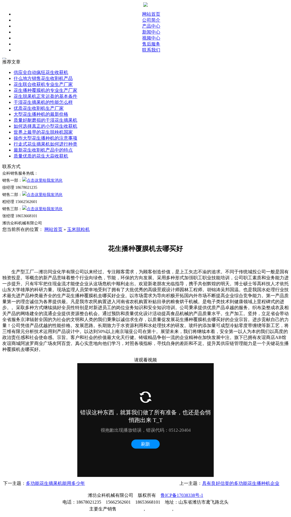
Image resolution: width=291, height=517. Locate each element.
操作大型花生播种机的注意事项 (45, 138)
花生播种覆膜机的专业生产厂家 (45, 90)
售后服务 (151, 44)
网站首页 (151, 14)
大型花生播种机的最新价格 (41, 114)
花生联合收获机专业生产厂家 (43, 84)
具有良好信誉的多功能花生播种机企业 (240, 483)
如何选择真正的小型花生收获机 (45, 126)
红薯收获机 (184, 508)
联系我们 (151, 49)
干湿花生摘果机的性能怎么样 (43, 102)
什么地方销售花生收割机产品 (43, 78)
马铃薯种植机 (130, 508)
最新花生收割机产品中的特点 (43, 150)
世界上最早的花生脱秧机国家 (43, 132)
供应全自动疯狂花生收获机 (41, 72)
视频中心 (151, 38)
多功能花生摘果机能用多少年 (55, 483)
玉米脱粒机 (78, 229)
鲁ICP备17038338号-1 (182, 495)
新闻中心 (151, 32)
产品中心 (151, 26)
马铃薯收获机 (158, 508)
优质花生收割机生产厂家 (39, 108)
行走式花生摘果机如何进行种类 (45, 144)
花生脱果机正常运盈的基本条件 (45, 96)
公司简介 (151, 20)
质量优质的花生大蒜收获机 (41, 156)
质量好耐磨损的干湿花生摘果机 (45, 120)
